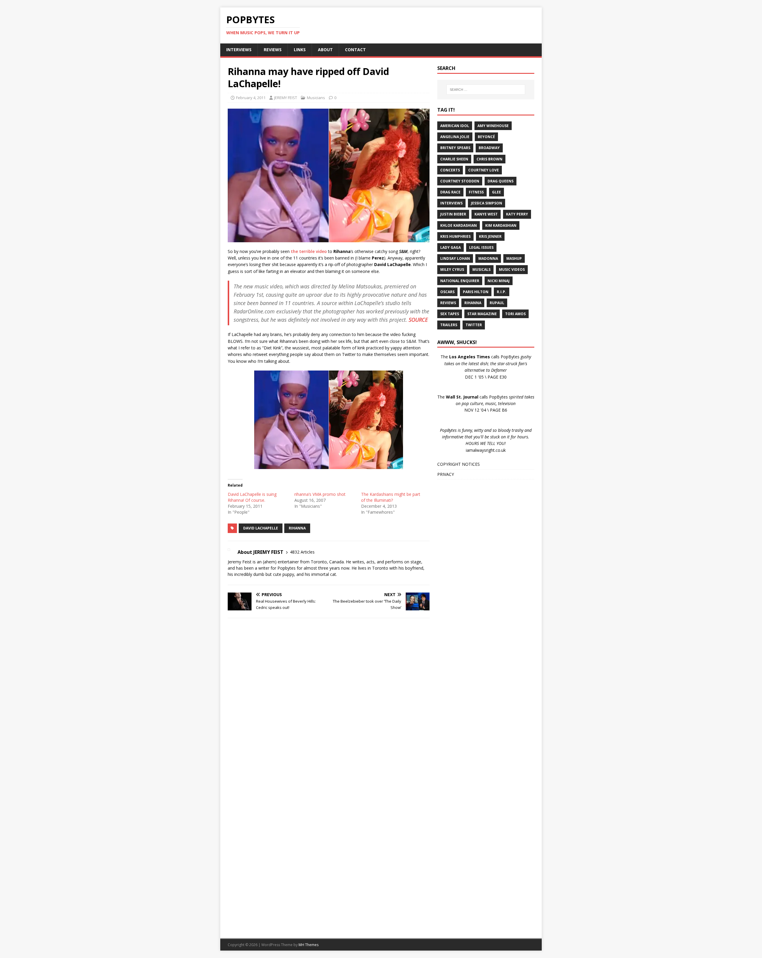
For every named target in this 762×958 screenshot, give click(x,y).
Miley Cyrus (452, 269)
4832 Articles (302, 552)
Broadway (489, 147)
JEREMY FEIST (285, 97)
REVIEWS (273, 49)
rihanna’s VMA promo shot (320, 494)
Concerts (450, 170)
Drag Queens (500, 181)
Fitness (476, 192)
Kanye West (486, 214)
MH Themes (308, 944)
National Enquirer (459, 280)
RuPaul (497, 302)
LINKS (300, 49)
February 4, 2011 (251, 97)
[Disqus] (329, 700)
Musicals (481, 269)
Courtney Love (483, 170)
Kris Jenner (490, 236)
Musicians (316, 97)
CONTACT (355, 49)
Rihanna (297, 528)
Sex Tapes (449, 313)
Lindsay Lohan (455, 258)
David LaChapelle (260, 528)
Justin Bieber (453, 214)
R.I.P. (501, 291)
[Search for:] (486, 90)
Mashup (514, 258)
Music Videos (512, 269)
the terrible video (309, 251)
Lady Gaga (450, 247)
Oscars (447, 291)
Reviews (448, 302)
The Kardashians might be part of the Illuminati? (390, 497)
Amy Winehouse (493, 125)
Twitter (474, 324)
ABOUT (325, 49)
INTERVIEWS (239, 49)
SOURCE (418, 319)
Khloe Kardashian (458, 225)
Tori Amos (515, 313)
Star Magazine (482, 313)
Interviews (451, 203)
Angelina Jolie (454, 136)
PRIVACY (445, 474)
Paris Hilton (475, 291)
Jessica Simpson (486, 203)
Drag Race (450, 192)
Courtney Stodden (459, 181)
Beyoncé (486, 136)
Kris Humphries (455, 236)
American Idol (454, 125)
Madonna (488, 258)
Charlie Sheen (454, 159)
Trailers (448, 324)
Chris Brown (489, 159)
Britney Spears (455, 147)
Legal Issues (481, 247)
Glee (496, 192)
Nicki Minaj (499, 280)
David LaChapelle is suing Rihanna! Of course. (252, 497)
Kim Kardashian (500, 225)
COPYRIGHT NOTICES (458, 464)
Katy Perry (517, 214)
